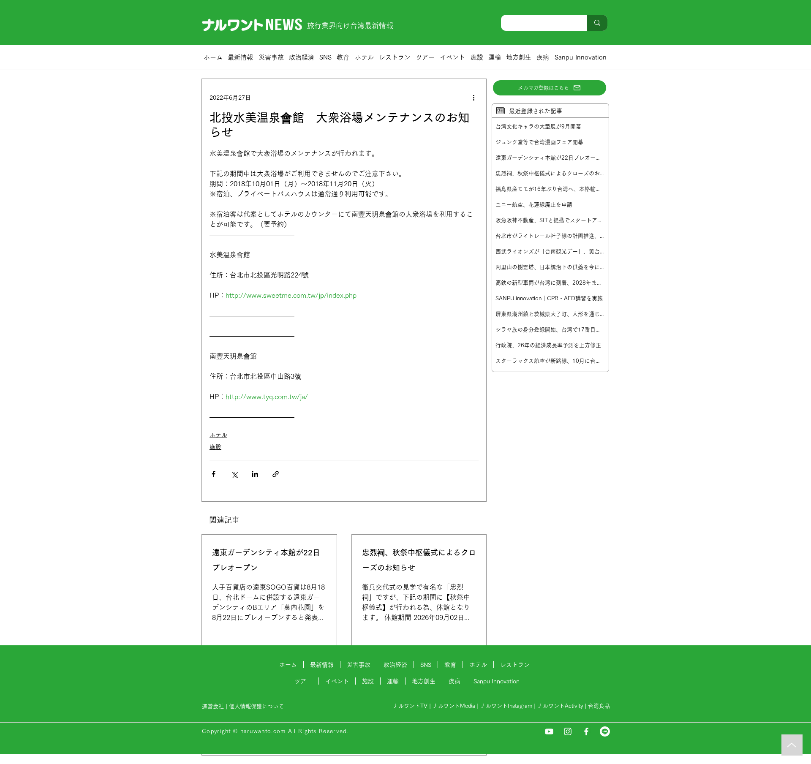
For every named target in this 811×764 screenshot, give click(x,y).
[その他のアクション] (473, 97)
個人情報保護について (257, 706)
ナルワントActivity (560, 706)
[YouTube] (549, 731)
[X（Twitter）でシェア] (234, 474)
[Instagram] (568, 731)
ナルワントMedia (454, 706)
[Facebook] (586, 731)
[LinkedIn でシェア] (255, 474)
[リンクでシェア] (276, 474)
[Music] (792, 745)
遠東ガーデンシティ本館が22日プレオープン (266, 560)
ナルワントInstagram (506, 706)
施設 (215, 447)
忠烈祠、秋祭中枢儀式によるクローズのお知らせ (419, 560)
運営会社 (213, 706)
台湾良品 (599, 706)
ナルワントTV (410, 706)
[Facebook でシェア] (214, 474)
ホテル (218, 435)
